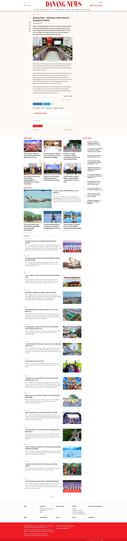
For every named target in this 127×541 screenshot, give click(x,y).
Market (41, 512)
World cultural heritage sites (78, 512)
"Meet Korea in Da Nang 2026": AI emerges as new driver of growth (93, 195)
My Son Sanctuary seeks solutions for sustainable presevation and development (32, 227)
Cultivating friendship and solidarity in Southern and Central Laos (94, 169)
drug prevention (49, 108)
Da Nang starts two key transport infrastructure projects (40, 242)
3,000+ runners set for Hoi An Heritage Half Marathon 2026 (42, 276)
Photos (88, 9)
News (38, 9)
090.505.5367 (94, 5)
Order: (66, 129)
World (73, 9)
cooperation (62, 108)
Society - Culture (50, 9)
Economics (42, 9)
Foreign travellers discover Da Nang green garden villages (41, 465)
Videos (84, 9)
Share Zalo (47, 104)
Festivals (74, 508)
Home (34, 14)
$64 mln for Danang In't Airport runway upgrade (40, 292)
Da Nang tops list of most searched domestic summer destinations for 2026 (94, 162)
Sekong (42, 108)
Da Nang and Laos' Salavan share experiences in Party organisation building (52, 155)
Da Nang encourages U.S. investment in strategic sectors (95, 188)
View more (52, 496)
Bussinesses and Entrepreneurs (46, 508)
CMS (92, 539)
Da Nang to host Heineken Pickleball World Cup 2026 (94, 156)
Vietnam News (78, 9)
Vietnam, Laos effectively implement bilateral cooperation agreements (51, 178)
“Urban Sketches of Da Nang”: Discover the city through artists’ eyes (43, 345)
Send (38, 125)
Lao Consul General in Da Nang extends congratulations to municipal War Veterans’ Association (32, 180)
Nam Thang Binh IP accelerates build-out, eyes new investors (41, 310)
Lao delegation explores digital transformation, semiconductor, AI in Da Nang (71, 179)
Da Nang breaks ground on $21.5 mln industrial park (41, 481)
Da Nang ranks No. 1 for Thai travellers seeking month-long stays (42, 430)
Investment (91, 517)
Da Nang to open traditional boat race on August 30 (66, 191)
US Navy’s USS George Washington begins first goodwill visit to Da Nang (93, 143)
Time (69, 129)
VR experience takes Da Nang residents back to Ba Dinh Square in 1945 (32, 155)
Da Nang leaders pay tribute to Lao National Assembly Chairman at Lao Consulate (95, 150)
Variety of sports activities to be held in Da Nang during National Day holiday (43, 448)
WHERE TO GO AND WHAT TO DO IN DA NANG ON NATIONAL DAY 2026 (41, 379)
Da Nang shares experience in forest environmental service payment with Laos (41, 327)
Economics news (43, 510)
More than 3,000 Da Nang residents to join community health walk (42, 396)
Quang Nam (37, 108)
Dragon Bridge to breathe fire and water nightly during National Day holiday (72, 226)
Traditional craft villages (77, 510)
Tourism (56, 9)
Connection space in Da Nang (34, 361)
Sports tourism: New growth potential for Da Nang (41, 412)
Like (71, 129)
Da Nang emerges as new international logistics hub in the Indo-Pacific (42, 259)
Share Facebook (38, 104)
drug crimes (55, 108)
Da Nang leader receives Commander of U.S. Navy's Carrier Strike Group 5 (94, 183)
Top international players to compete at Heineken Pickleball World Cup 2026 (52, 226)
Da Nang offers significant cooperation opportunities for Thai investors (94, 176)
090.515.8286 (100, 5)
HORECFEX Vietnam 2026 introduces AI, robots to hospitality (93, 202)
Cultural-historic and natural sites (79, 513)
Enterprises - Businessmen (65, 9)
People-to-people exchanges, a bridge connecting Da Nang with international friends (72, 156)
